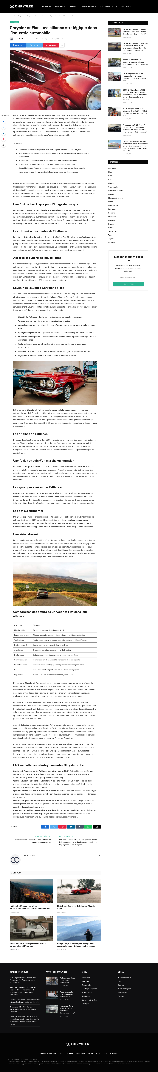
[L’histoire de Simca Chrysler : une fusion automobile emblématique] (31, 928)
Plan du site (122, 992)
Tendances (73, 6)
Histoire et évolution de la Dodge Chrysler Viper (76, 907)
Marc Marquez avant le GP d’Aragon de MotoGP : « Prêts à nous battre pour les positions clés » (135, 112)
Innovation (112, 209)
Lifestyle (125, 6)
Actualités (46, 6)
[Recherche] (147, 6)
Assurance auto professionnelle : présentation (67, 994)
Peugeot (111, 220)
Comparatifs (113, 187)
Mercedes (112, 217)
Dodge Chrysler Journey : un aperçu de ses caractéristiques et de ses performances (76, 945)
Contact (121, 996)
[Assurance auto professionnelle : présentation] (52, 995)
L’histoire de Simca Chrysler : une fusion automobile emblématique (28, 945)
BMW (110, 176)
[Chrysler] (23, 6)
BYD (110, 179)
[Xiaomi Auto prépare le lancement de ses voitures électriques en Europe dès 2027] (114, 62)
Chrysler (14, 22)
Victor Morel (21, 39)
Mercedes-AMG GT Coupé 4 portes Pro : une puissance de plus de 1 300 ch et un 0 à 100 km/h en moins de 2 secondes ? (135, 128)
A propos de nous (124, 978)
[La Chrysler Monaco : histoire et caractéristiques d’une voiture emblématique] (31, 891)
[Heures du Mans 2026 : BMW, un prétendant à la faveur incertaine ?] (52, 1009)
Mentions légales (124, 989)
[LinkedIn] (3, 133)
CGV (119, 981)
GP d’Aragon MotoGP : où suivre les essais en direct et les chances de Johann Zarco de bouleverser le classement (135, 46)
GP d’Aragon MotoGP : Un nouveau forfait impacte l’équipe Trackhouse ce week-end (134, 77)
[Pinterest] (3, 139)
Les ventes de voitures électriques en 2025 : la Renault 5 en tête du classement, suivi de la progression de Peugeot (78, 842)
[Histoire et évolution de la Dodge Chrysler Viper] (79, 891)
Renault (111, 228)
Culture (111, 194)
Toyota (111, 239)
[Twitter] (3, 127)
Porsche (111, 224)
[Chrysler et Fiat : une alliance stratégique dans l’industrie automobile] (55, 80)
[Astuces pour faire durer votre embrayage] (52, 981)
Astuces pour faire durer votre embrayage (67, 980)
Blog (110, 172)
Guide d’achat (88, 6)
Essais (110, 202)
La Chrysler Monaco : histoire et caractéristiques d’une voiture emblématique (30, 907)
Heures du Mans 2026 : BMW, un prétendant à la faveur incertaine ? (67, 1009)
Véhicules (59, 6)
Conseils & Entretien (116, 191)
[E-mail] (3, 145)
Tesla (110, 235)
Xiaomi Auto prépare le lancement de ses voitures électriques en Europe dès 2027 (135, 62)
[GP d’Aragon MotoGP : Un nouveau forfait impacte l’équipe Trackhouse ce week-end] (114, 76)
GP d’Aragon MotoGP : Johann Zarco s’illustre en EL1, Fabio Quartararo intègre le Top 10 (134, 31)
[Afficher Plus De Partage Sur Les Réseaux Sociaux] (62, 45)
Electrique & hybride (108, 6)
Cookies (121, 985)
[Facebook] (3, 121)
